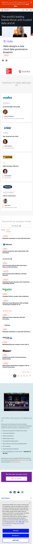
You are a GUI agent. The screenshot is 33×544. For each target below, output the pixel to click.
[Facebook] (11, 492)
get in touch (16, 478)
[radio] (9, 230)
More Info (15, 540)
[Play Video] (16, 31)
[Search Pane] (27, 10)
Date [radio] (7, 230)
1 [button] (14, 376)
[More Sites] (23, 10)
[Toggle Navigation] (31, 10)
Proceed (15, 530)
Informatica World (24, 460)
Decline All (15, 535)
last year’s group (15, 462)
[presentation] (3, 60)
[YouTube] (18, 492)
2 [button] (18, 376)
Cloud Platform (5, 498)
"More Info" (22, 521)
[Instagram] (22, 492)
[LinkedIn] (15, 492)
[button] (30, 375)
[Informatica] (5, 10)
